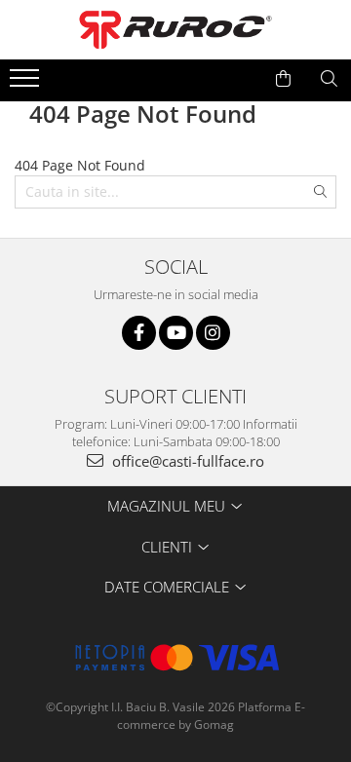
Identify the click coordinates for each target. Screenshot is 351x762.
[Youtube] (176, 333)
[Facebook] (139, 333)
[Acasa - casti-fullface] (175, 30)
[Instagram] (213, 333)
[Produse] (27, 83)
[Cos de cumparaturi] (283, 78)
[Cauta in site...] (329, 78)
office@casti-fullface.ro (186, 461)
